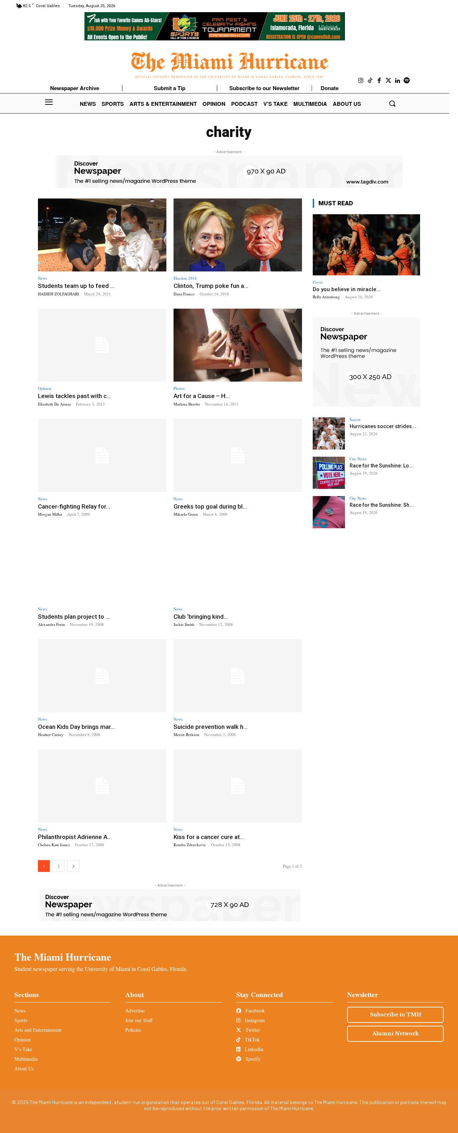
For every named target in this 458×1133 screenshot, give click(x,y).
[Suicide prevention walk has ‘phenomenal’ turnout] (238, 675)
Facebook (254, 1010)
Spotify (252, 1058)
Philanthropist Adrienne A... (75, 836)
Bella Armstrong (326, 296)
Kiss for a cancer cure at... (209, 836)
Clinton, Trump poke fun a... (211, 285)
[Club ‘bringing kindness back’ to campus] (238, 565)
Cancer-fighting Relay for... (74, 506)
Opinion (45, 388)
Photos (179, 388)
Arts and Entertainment (38, 1029)
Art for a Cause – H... (202, 395)
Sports (20, 1020)
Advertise (135, 1010)
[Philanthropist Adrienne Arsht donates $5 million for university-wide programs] (102, 786)
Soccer (355, 419)
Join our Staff (138, 1020)
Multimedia (26, 1058)
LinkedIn (253, 1049)
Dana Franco (184, 293)
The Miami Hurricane (62, 956)
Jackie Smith (184, 624)
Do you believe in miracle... (347, 289)
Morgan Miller (50, 514)
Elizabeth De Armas (54, 404)
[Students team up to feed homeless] (102, 235)
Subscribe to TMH (395, 1014)
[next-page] (73, 866)
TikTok (251, 1039)
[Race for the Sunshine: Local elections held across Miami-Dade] (329, 473)
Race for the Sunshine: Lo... (381, 466)
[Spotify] (406, 80)
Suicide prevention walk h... (211, 726)
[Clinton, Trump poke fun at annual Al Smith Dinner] (238, 235)
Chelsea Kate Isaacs (54, 844)
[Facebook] (379, 80)
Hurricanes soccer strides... (383, 426)
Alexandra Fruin (51, 624)
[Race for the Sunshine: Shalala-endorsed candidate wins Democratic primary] (329, 512)
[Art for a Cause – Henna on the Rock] (238, 345)
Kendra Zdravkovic (190, 844)
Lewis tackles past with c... (74, 395)
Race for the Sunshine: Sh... (382, 505)
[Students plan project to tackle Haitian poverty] (102, 565)
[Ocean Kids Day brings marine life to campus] (102, 675)
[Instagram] (361, 80)
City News (358, 459)
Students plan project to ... (74, 616)
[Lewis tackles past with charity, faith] (102, 345)
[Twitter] (388, 80)
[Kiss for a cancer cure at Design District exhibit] (238, 786)
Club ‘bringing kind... (201, 616)
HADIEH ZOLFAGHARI (58, 293)
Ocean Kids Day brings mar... (76, 726)
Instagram (254, 1020)
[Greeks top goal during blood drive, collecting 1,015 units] (238, 455)
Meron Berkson (186, 734)
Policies (133, 1029)
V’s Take (23, 1049)
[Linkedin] (397, 80)
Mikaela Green (186, 514)
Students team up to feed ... (76, 285)
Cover (318, 282)
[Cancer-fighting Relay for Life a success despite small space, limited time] (102, 455)
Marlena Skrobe (187, 404)
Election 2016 (185, 278)
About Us (24, 1068)
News (42, 278)
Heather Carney (51, 734)
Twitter (252, 1029)
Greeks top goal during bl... (210, 506)
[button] (392, 103)
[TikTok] (370, 80)
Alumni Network (395, 1033)
